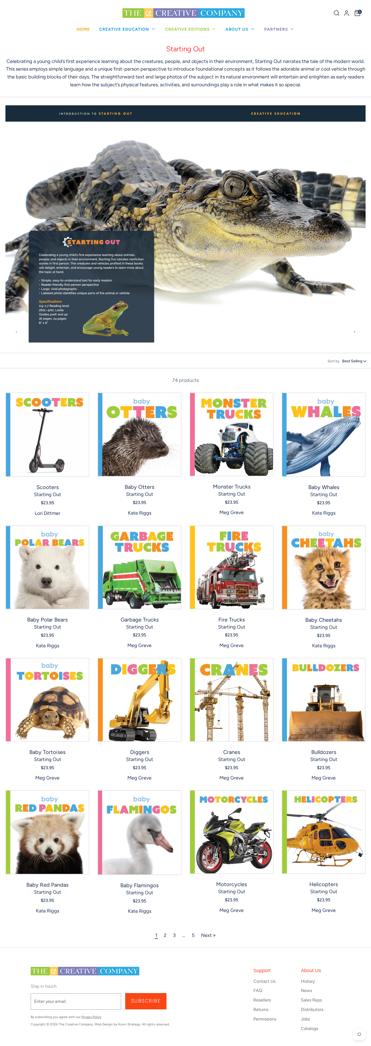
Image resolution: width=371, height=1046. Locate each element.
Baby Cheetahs (323, 620)
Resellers (262, 1000)
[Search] (336, 13)
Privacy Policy (91, 1017)
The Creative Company (76, 1024)
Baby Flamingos (139, 885)
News (306, 990)
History (308, 981)
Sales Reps (311, 1000)
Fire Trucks (231, 619)
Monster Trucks (231, 486)
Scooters (47, 487)
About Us (237, 29)
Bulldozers (323, 752)
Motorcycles (231, 884)
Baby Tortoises (47, 752)
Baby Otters (139, 487)
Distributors (312, 1009)
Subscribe (146, 1001)
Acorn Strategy (129, 1024)
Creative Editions (188, 29)
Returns (260, 1009)
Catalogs (309, 1028)
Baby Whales (323, 487)
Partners (276, 29)
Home (83, 29)
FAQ (257, 990)
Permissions (264, 1019)
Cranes (231, 752)
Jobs (305, 1019)
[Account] (346, 13)
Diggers (139, 752)
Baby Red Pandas (47, 885)
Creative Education (124, 29)
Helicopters (323, 884)
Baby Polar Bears (47, 619)
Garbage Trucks (140, 619)
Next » (208, 935)
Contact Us (264, 981)
